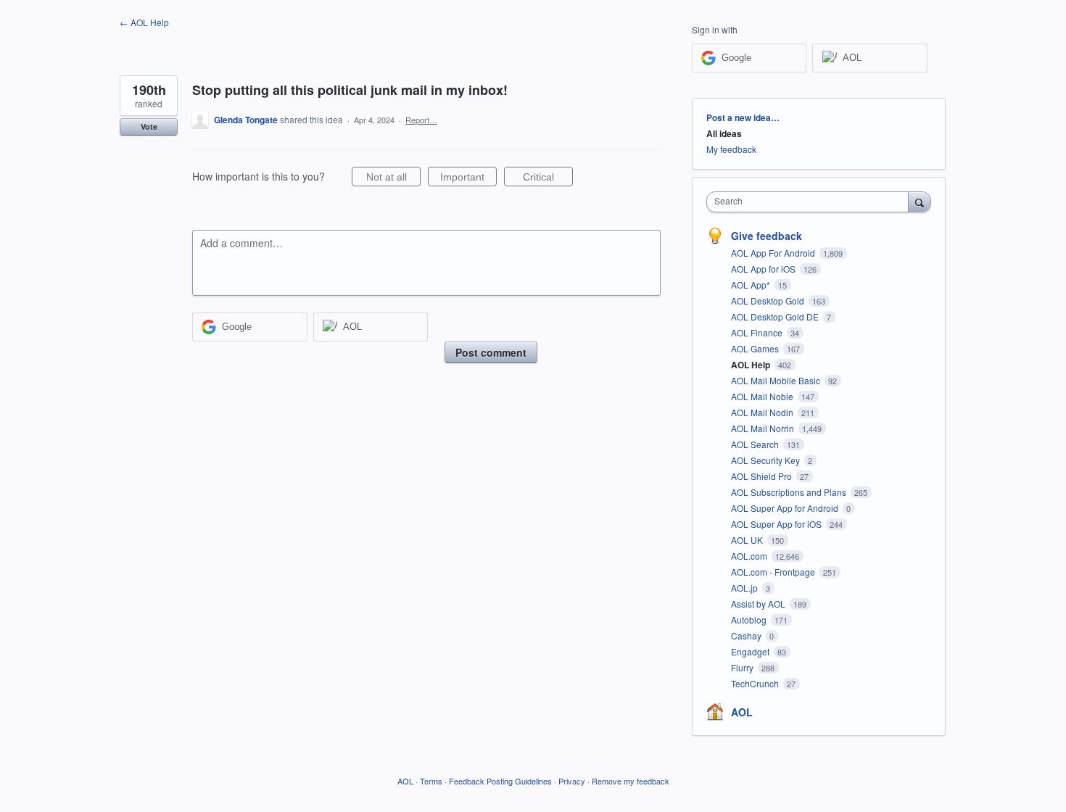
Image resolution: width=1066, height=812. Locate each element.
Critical (548, 178)
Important (468, 178)
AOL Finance (758, 332)
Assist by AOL (759, 603)
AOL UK (748, 540)
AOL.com (750, 556)
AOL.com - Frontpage (774, 572)
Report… (421, 119)
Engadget (751, 651)
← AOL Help (144, 22)
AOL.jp (745, 587)
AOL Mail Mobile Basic (776, 380)
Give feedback (766, 235)
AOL (742, 712)
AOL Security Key (766, 460)
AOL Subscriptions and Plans (789, 492)
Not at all (393, 178)
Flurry (743, 667)
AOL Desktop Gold (768, 300)
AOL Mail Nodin (763, 412)
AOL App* (751, 284)
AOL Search (756, 444)
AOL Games (756, 348)
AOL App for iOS (764, 268)
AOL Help (751, 364)
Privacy (571, 781)
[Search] (919, 201)
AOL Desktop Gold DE (776, 316)
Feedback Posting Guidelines (500, 781)
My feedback (731, 149)
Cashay (747, 635)
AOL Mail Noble (763, 396)
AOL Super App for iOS (777, 524)
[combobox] (811, 202)
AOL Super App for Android (785, 508)
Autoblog (750, 619)
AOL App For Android (774, 252)
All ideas (724, 133)
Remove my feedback (630, 781)
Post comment (490, 352)
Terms (431, 781)
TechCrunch (756, 683)
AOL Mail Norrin (763, 428)
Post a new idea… (743, 117)
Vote (149, 126)
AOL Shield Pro (762, 476)
